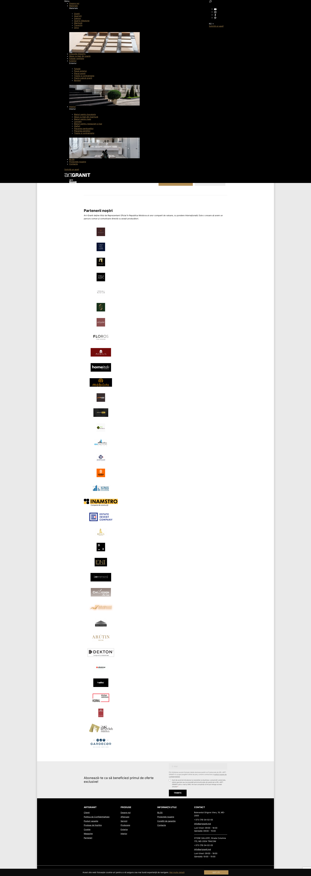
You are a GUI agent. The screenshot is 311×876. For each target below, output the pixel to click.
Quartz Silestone (81, 20)
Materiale (73, 5)
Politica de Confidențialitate (96, 817)
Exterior (73, 61)
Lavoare (78, 121)
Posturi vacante (91, 821)
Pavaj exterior (80, 71)
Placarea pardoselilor (84, 128)
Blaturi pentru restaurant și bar (88, 124)
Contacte (73, 164)
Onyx (76, 27)
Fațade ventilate (76, 58)
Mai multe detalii (177, 872)
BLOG (71, 159)
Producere (125, 825)
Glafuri (77, 126)
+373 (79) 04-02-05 (203, 819)
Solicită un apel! (71, 169)
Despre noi (74, 3)
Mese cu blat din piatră (79, 56)
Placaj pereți (80, 73)
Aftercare (125, 817)
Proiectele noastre (77, 161)
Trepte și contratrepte (84, 76)
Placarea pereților (82, 131)
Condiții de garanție (166, 821)
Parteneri (88, 838)
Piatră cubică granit (83, 78)
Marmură (78, 23)
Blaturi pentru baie (82, 119)
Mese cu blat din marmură (86, 117)
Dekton (77, 18)
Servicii (124, 821)
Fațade (77, 68)
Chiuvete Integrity (77, 54)
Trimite (178, 793)
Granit (77, 13)
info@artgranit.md (202, 824)
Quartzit (78, 16)
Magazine (88, 833)
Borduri (77, 80)
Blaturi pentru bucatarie (85, 114)
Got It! (216, 872)
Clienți (87, 812)
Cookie (87, 829)
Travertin (78, 25)
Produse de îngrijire (93, 825)
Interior (72, 106)
